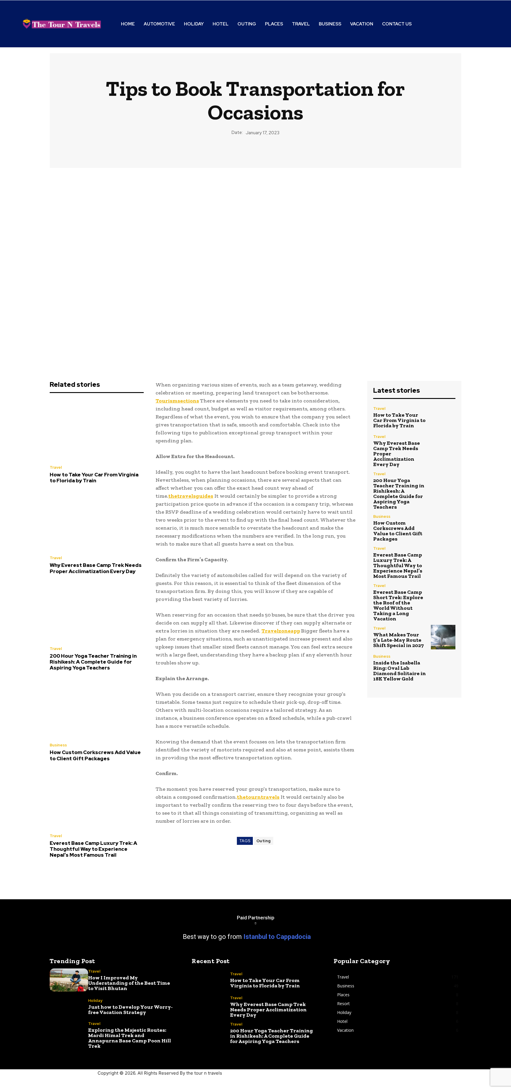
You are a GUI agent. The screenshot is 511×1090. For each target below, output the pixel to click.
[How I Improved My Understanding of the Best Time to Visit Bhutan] (69, 980)
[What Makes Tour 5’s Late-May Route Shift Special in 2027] (443, 637)
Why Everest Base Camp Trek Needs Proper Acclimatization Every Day (96, 568)
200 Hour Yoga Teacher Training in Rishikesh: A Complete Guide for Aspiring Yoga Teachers (93, 662)
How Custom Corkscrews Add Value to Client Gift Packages (95, 755)
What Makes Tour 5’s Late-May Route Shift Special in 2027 (398, 639)
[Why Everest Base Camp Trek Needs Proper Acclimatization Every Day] (97, 521)
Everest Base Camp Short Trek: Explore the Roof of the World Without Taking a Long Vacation (398, 605)
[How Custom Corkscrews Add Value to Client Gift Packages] (97, 708)
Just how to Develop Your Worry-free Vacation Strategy (130, 1009)
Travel (56, 467)
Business (58, 745)
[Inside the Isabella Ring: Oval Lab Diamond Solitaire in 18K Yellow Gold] (443, 666)
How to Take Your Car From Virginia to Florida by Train (94, 477)
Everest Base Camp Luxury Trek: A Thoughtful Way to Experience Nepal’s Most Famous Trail (93, 849)
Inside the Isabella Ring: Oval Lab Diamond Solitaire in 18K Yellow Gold (399, 670)
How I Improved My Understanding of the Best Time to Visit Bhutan (129, 983)
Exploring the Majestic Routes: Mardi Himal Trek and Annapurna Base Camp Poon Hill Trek (129, 1038)
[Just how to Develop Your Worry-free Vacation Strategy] (69, 1006)
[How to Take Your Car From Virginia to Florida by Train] (97, 430)
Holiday (95, 1000)
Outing (263, 840)
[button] (460, 24)
